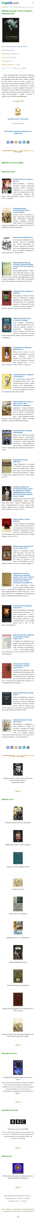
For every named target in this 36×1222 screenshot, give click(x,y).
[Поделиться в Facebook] (12, 142)
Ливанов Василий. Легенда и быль (23, 694)
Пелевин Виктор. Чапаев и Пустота (23, 180)
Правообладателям (18, 123)
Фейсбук (27, 1198)
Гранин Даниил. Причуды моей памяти (22, 431)
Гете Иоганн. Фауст (18, 889)
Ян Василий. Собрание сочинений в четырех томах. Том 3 (21, 665)
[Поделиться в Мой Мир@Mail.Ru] (28, 142)
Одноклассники (14, 1201)
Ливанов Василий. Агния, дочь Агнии (22, 721)
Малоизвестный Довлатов (23, 237)
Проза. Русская (9, 50)
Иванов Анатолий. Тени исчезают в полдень (22, 319)
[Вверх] (18, 1217)
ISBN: (3, 57)
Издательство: (6, 54)
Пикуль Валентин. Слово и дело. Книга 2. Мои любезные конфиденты (23, 403)
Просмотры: (5, 61)
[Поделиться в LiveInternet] (24, 142)
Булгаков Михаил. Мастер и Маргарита (18, 823)
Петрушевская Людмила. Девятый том (22, 348)
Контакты (24, 1201)
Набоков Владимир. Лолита (18, 962)
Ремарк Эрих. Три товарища (18, 914)
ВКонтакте (20, 1198)
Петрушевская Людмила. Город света (22, 607)
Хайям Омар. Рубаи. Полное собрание (18, 845)
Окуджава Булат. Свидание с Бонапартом (23, 375)
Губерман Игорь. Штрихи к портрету (23, 292)
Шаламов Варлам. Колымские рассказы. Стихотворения (21, 210)
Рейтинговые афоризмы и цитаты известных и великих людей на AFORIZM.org (18, 1177)
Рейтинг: (4, 64)
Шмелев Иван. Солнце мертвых (21, 520)
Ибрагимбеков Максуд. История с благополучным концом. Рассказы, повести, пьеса (23, 265)
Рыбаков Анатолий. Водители (20, 461)
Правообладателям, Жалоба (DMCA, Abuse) (17, 1195)
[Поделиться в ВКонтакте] (8, 142)
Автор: (4, 46)
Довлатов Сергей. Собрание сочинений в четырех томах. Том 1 (23, 637)
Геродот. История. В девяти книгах (18, 867)
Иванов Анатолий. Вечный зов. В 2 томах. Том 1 (23, 547)
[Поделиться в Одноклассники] (16, 142)
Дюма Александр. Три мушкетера (18, 985)
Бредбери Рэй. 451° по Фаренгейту (18, 938)
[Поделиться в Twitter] (20, 142)
